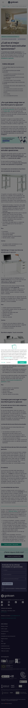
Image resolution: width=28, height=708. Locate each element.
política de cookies (8, 357)
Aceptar (22, 362)
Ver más (3, 362)
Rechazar (8, 362)
